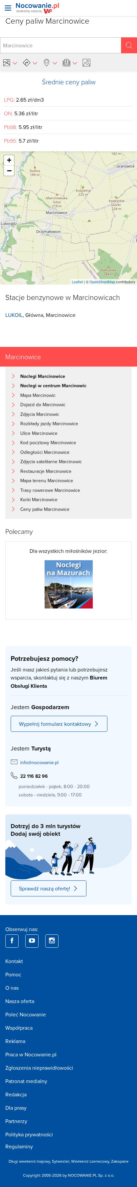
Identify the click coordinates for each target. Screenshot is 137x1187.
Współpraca (19, 1027)
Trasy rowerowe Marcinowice (50, 490)
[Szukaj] (129, 45)
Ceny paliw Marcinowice (44, 509)
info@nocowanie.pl (39, 762)
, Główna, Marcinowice (40, 315)
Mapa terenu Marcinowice (46, 480)
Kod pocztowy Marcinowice (48, 442)
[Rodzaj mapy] (10, 63)
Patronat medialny (26, 1081)
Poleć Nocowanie (25, 1014)
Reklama (15, 1041)
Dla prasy (16, 1107)
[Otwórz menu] (8, 8)
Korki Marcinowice (39, 499)
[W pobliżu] (50, 63)
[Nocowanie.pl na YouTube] (32, 941)
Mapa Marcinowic (38, 395)
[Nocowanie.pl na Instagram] (52, 941)
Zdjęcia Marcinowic (39, 414)
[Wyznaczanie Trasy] (30, 63)
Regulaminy (19, 1146)
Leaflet (77, 281)
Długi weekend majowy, (30, 1161)
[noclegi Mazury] (69, 583)
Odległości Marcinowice (44, 452)
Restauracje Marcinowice (45, 471)
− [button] (9, 170)
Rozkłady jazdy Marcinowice (49, 423)
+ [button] (9, 160)
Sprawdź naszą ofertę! (44, 888)
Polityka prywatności (29, 1134)
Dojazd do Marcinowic (43, 404)
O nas (12, 987)
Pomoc (13, 974)
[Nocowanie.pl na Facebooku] (12, 941)
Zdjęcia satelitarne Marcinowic (51, 461)
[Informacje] (70, 63)
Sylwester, (61, 1161)
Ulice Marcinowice (39, 433)
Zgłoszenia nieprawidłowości (39, 1067)
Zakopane (120, 1161)
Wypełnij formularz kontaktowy (55, 723)
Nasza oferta (19, 1001)
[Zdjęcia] (87, 63)
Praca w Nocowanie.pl (31, 1054)
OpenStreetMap (102, 281)
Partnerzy (16, 1121)
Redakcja (16, 1094)
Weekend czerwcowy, (91, 1161)
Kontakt (14, 961)
